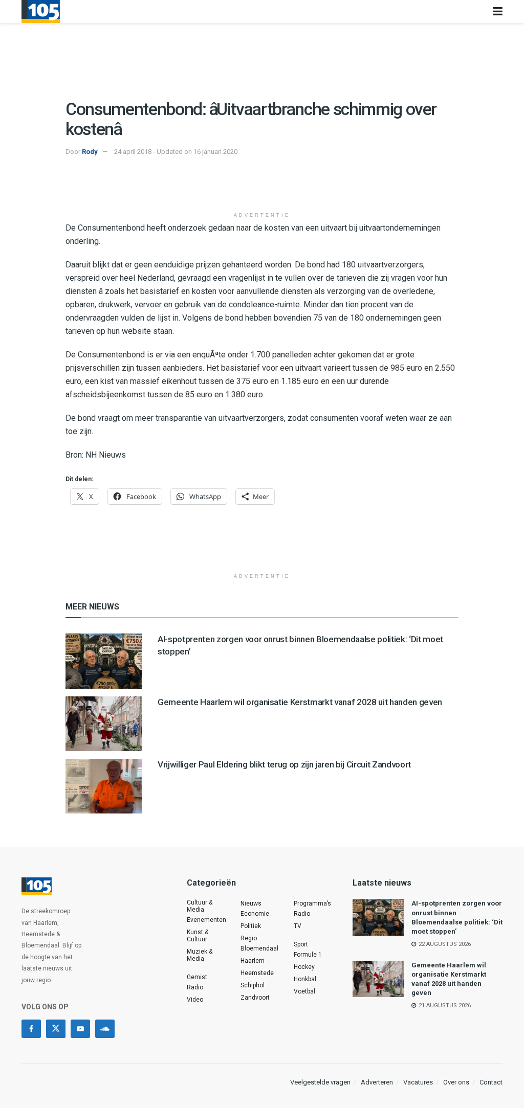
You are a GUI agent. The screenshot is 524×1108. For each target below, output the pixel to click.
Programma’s (312, 903)
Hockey (304, 966)
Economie (255, 913)
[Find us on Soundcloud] (105, 1029)
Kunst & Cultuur (197, 936)
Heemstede (257, 973)
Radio (195, 987)
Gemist (197, 977)
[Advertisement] (262, 188)
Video (195, 999)
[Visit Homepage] (40, 11)
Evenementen (206, 919)
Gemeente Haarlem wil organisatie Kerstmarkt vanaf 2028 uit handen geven (300, 702)
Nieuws (251, 903)
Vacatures (418, 1082)
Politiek (251, 926)
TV (297, 926)
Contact (491, 1082)
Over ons (456, 1082)
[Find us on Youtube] (80, 1029)
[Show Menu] (498, 11)
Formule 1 (308, 954)
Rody (90, 151)
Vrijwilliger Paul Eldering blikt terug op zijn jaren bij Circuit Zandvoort (284, 764)
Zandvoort (255, 997)
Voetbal (304, 991)
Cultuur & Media (199, 906)
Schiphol (253, 985)
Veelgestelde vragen (320, 1082)
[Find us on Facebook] (31, 1029)
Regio (249, 938)
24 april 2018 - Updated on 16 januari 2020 (175, 151)
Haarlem (253, 960)
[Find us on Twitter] (56, 1029)
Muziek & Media (199, 955)
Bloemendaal (259, 948)
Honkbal (305, 979)
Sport (301, 944)
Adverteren (377, 1082)
